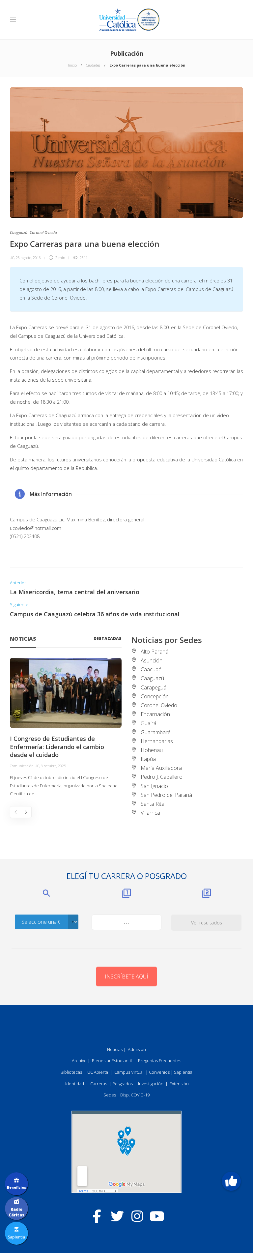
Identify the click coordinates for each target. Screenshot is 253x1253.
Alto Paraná (154, 651)
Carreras (98, 1084)
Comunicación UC (24, 765)
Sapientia (183, 1072)
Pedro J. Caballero (162, 776)
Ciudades (93, 65)
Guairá (148, 723)
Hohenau (152, 750)
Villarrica (150, 812)
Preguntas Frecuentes (159, 1061)
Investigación (150, 1084)
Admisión (137, 1049)
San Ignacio (154, 786)
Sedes (109, 1095)
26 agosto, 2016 (28, 257)
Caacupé (151, 669)
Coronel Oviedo (159, 705)
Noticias (115, 1049)
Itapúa (148, 759)
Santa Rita (152, 803)
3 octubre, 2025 (53, 765)
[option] (66, 728)
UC (12, 257)
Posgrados (122, 1084)
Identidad (74, 1084)
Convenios (159, 1072)
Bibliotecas (71, 1072)
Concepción (155, 696)
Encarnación (155, 714)
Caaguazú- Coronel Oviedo (33, 232)
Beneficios (16, 1187)
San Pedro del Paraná (166, 795)
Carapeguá (153, 687)
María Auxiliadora (161, 768)
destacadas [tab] (108, 638)
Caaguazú (152, 678)
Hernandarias (157, 741)
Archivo (79, 1061)
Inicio (72, 65)
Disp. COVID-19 (135, 1095)
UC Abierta (97, 1072)
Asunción (151, 660)
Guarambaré (156, 732)
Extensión (179, 1084)
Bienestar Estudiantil (112, 1061)
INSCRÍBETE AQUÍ (126, 976)
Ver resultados (206, 922)
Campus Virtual (129, 1072)
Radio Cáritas (16, 1212)
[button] (231, 1181)
